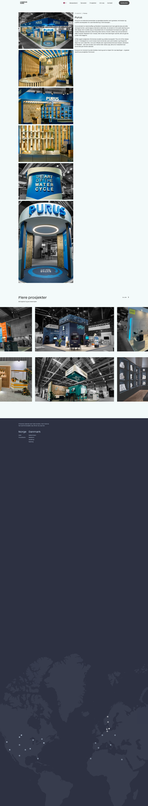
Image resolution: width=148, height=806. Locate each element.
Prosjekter (93, 3)
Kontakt (109, 3)
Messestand (73, 3)
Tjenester (83, 3)
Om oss (101, 3)
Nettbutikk (124, 3)
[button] (65, 2)
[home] (23, 3)
